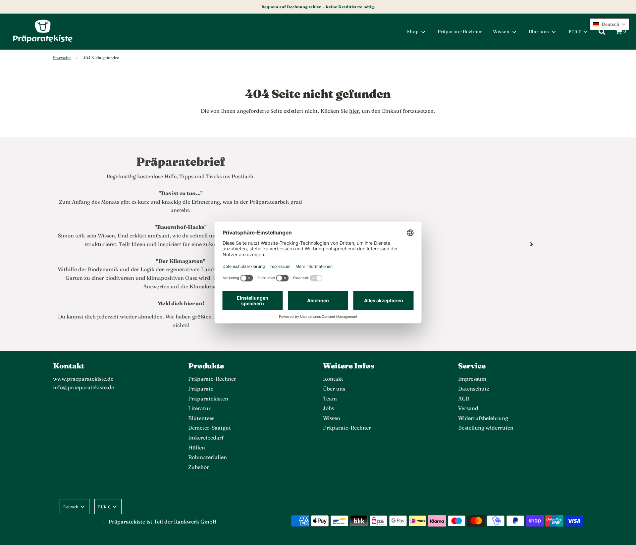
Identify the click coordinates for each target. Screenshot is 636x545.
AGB (463, 398)
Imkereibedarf (206, 437)
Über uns (334, 388)
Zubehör (198, 467)
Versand (468, 408)
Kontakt (333, 378)
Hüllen (196, 447)
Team (330, 398)
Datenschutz (473, 388)
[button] (609, 24)
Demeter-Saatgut (209, 427)
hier (354, 110)
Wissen (331, 418)
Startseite (62, 57)
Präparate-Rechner (460, 31)
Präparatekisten (208, 398)
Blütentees (201, 418)
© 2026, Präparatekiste (75, 522)
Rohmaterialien (207, 457)
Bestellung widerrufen (485, 427)
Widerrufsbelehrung (483, 418)
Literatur (199, 408)
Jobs (328, 408)
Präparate (200, 388)
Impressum (472, 378)
